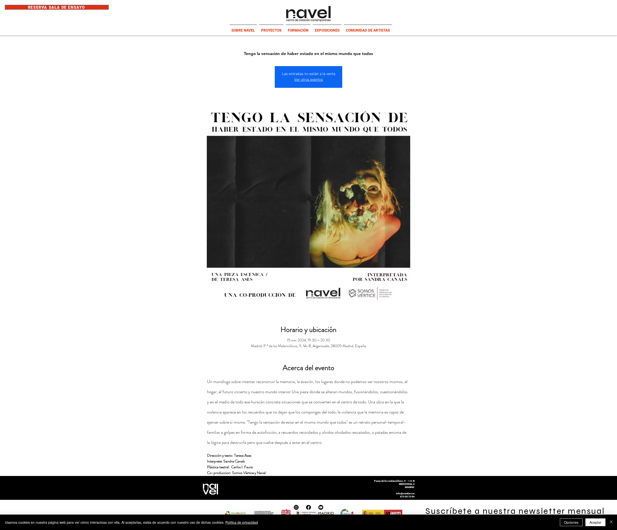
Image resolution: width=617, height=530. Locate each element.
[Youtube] (320, 507)
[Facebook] (308, 507)
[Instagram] (296, 507)
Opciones (571, 522)
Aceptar (595, 522)
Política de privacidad (241, 522)
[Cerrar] (611, 522)
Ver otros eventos (308, 79)
